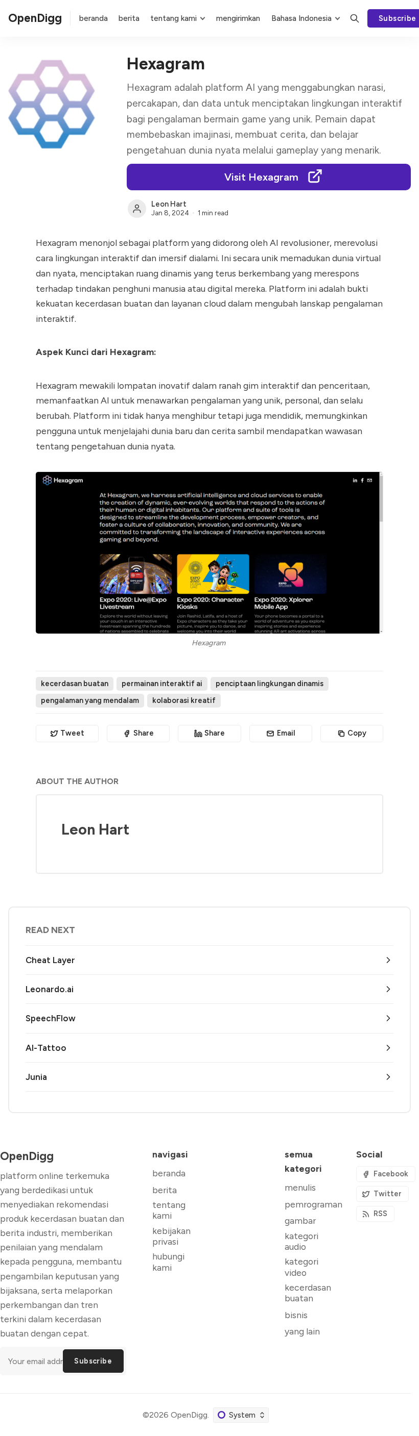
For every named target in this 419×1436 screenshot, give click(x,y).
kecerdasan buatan (74, 683)
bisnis (296, 1314)
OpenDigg (189, 1415)
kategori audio (301, 1241)
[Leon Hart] (137, 208)
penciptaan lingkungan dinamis (269, 683)
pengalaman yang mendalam (90, 700)
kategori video (301, 1266)
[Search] (354, 18)
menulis (300, 1187)
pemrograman (313, 1204)
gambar (300, 1220)
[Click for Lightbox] (209, 553)
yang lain (302, 1331)
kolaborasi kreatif (184, 700)
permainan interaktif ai (162, 683)
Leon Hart (169, 204)
